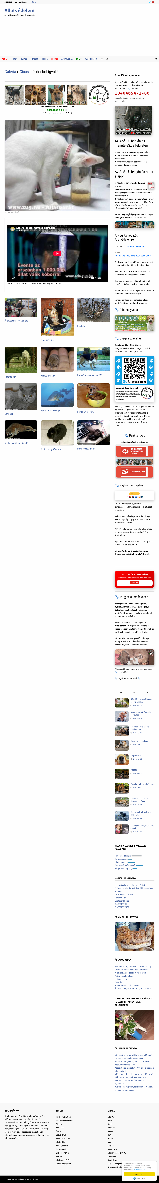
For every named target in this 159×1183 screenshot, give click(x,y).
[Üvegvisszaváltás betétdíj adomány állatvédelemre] (134, 379)
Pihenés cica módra (86, 448)
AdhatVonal (67, 59)
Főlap (78, 59)
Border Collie (120, 897)
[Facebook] (147, 1)
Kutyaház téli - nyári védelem (142, 784)
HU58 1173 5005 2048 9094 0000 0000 (133, 255)
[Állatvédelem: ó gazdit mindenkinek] (122, 727)
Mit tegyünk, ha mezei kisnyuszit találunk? (133, 1055)
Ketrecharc (112, 1156)
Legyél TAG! (61, 1135)
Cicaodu (133, 770)
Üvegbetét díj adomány (117, 1167)
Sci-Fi (110, 1124)
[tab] (121, 692)
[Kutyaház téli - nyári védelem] (122, 784)
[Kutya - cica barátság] (122, 741)
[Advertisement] (79, 38)
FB (102, 59)
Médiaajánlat (32, 1179)
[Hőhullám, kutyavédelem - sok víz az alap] (122, 699)
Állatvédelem (20, 10)
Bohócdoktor (113, 1160)
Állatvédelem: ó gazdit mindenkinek (139, 728)
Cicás (24, 71)
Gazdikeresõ (61, 1149)
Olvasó (24, 59)
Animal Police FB (63, 1138)
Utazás (110, 1138)
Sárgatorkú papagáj (123, 868)
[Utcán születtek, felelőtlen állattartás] (122, 712)
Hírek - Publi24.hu (63, 1117)
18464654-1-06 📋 (57, 110)
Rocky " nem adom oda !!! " (89, 375)
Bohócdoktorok (62, 1153)
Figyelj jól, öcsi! (48, 340)
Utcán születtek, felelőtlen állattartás (131, 969)
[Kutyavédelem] (122, 755)
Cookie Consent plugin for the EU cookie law (139, 1178)
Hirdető (34, 59)
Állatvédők (60, 1142)
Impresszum (9, 1179)
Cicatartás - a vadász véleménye (129, 1058)
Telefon (111, 1145)
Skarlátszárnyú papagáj (125, 865)
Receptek (111, 1127)
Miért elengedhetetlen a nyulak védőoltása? (134, 1074)
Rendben (139, 1174)
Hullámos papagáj (123, 855)
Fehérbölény (10, 376)
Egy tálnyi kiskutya (86, 411)
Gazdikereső (91, 59)
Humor (110, 1135)
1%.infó (59, 1124)
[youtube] (153, 1)
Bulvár (110, 1131)
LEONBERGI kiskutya (124, 894)
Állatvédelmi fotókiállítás (16, 320)
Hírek (14, 59)
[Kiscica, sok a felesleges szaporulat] (122, 812)
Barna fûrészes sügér (50, 410)
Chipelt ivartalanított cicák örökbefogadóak (134, 888)
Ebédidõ (81, 326)
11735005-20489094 (134, 246)
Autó (109, 1142)
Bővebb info (139, 1169)
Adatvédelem (20, 1179)
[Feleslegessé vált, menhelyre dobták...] (122, 826)
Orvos (58, 1131)
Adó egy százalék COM (117, 1153)
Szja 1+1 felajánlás (115, 1163)
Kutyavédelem (136, 755)
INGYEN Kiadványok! (64, 1120)
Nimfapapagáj (121, 862)
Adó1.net (60, 1127)
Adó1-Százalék (62, 1145)
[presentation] (121, 692)
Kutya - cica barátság (139, 741)
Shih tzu (118, 891)
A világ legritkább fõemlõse (17, 443)
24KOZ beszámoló (63, 1163)
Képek (45, 59)
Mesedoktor (112, 1149)
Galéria (10, 71)
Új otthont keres (122, 900)
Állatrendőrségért (63, 1160)
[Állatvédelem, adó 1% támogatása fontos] (122, 799)
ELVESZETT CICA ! (122, 907)
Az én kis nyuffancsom (51, 449)
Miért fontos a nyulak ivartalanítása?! (131, 1077)
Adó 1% (5, 59)
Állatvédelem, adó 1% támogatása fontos (139, 800)
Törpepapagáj (121, 859)
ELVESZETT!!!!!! (121, 904)
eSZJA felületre (132, 155)
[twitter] (150, 1)
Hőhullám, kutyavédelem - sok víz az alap (141, 700)
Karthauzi (9, 413)
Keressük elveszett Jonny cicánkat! (130, 885)
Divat (110, 1120)
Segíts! (54, 59)
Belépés (33, 2)
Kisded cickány (48, 375)
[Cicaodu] (122, 770)
